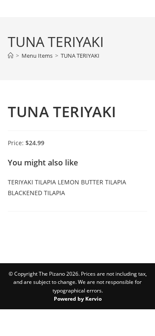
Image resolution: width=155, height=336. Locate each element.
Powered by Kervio (78, 298)
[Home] (10, 55)
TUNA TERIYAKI (80, 55)
